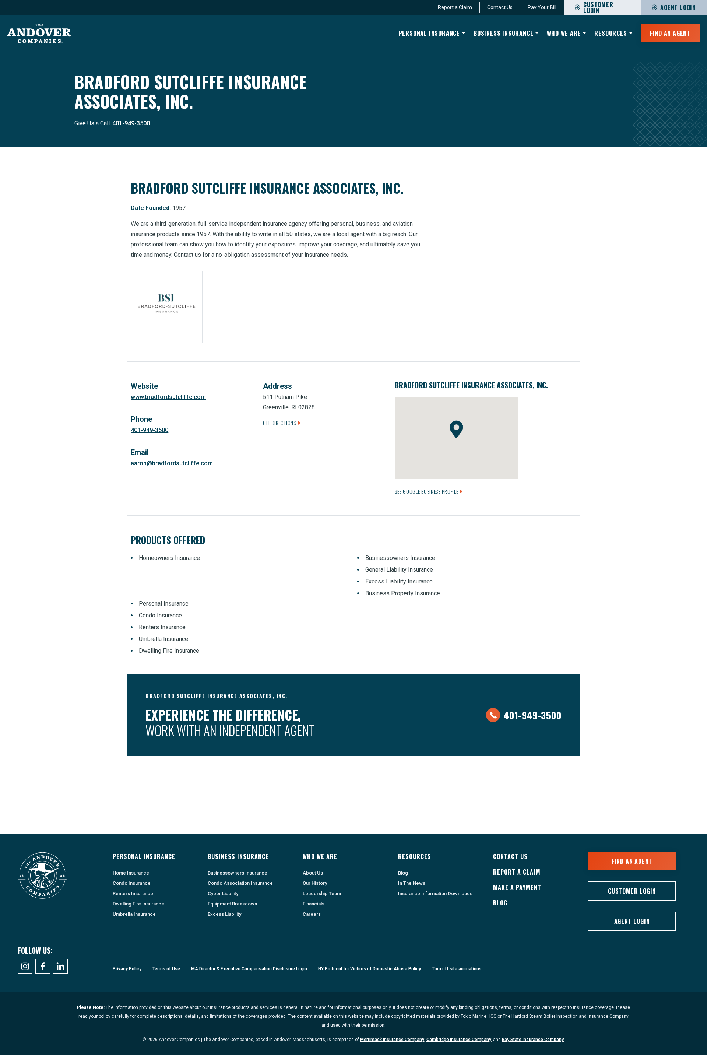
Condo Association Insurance (240, 883)
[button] (456, 429)
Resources (610, 33)
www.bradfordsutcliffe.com (168, 396)
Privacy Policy (127, 968)
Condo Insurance (132, 883)
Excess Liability (224, 914)
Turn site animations (457, 968)
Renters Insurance (133, 893)
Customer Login (632, 891)
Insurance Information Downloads (435, 893)
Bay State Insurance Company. (533, 1039)
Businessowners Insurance (237, 873)
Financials (313, 904)
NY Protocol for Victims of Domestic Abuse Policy (369, 968)
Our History (315, 883)
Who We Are (564, 33)
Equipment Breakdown (232, 904)
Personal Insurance (429, 33)
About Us (313, 873)
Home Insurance (131, 873)
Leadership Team (322, 893)
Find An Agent (670, 33)
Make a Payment (517, 887)
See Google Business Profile (426, 491)
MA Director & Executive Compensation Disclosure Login (249, 968)
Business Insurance (503, 33)
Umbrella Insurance (134, 914)
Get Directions (279, 423)
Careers (312, 914)
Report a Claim (455, 7)
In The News (411, 883)
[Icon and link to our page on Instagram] (25, 966)
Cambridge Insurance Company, (459, 1039)
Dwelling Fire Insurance (138, 904)
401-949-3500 (131, 123)
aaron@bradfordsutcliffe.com (172, 463)
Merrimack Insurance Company (392, 1039)
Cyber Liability (223, 893)
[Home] (39, 33)
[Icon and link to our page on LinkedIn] (60, 966)
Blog (403, 873)
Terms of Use (166, 968)
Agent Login (678, 7)
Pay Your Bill (542, 7)
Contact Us (500, 7)
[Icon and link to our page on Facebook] (42, 966)
